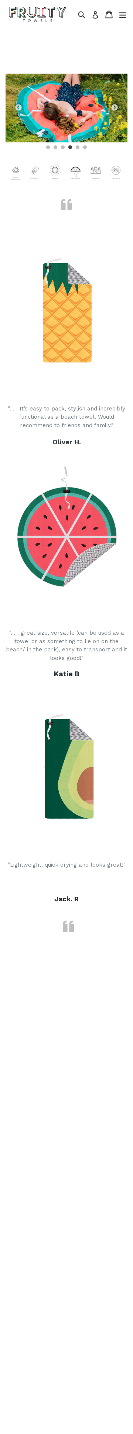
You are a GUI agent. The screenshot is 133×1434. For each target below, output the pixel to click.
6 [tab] (85, 147)
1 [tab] (48, 147)
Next (114, 108)
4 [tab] (70, 147)
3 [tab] (62, 147)
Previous (18, 108)
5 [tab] (77, 147)
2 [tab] (55, 147)
